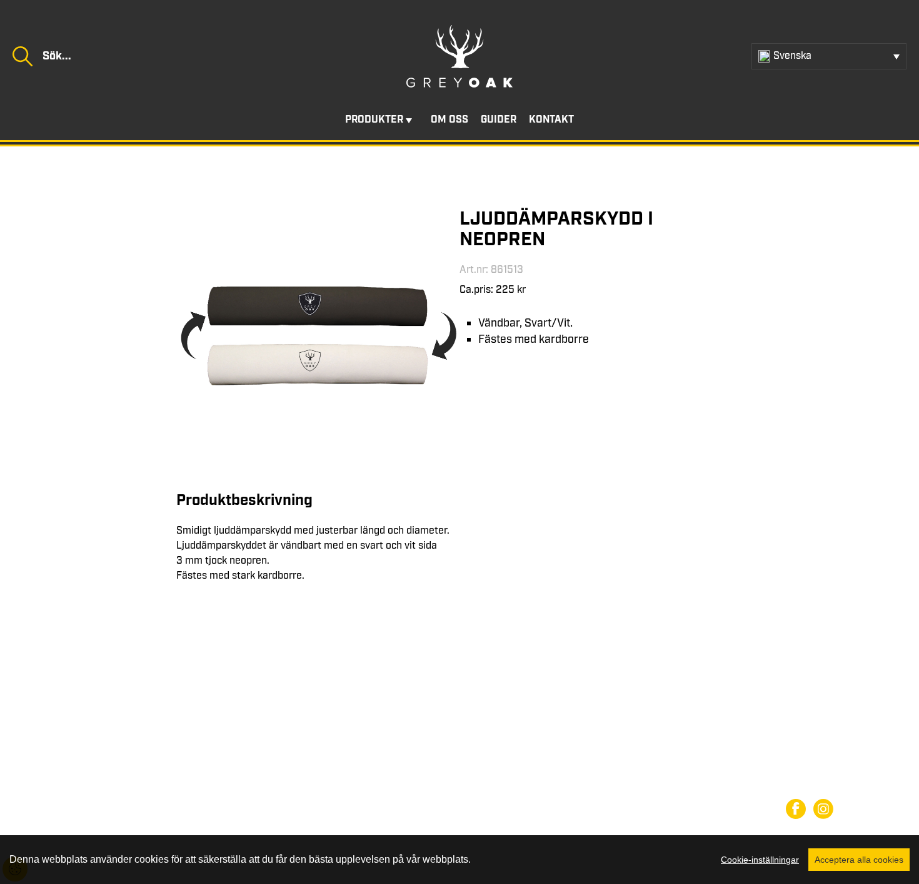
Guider (498, 119)
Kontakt (551, 119)
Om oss (449, 119)
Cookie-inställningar (760, 860)
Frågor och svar (821, 761)
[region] (459, 859)
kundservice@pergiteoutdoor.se (166, 788)
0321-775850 (132, 773)
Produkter (374, 119)
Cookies (803, 783)
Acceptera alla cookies (859, 860)
